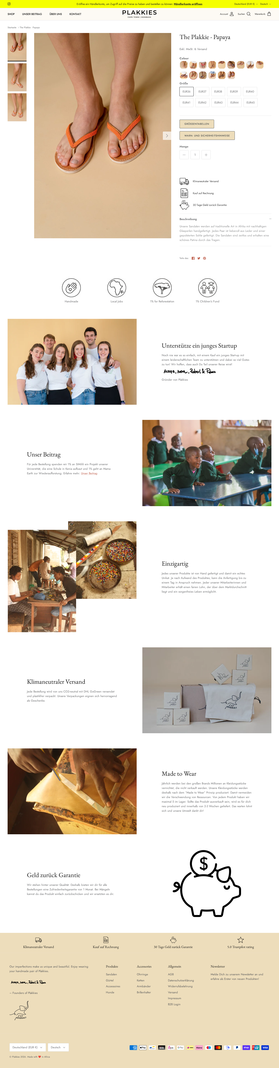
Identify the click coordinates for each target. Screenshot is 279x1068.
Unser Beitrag (32, 14)
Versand (173, 992)
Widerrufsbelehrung (180, 986)
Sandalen (111, 974)
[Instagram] (9, 3)
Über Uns (56, 14)
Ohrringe (142, 974)
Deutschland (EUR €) (244, 4)
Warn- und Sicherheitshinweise (207, 135)
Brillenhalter (144, 992)
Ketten (140, 980)
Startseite (12, 27)
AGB (171, 974)
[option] (102, 135)
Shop (11, 14)
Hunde (110, 992)
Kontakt (75, 14)
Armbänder (144, 986)
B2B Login (174, 1004)
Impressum (174, 998)
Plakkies (16, 1057)
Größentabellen (196, 124)
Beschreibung (188, 219)
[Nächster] (167, 136)
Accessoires (113, 986)
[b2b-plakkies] (139, 14)
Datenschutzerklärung (181, 980)
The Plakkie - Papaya (30, 27)
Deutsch (264, 4)
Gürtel (109, 980)
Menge (184, 147)
